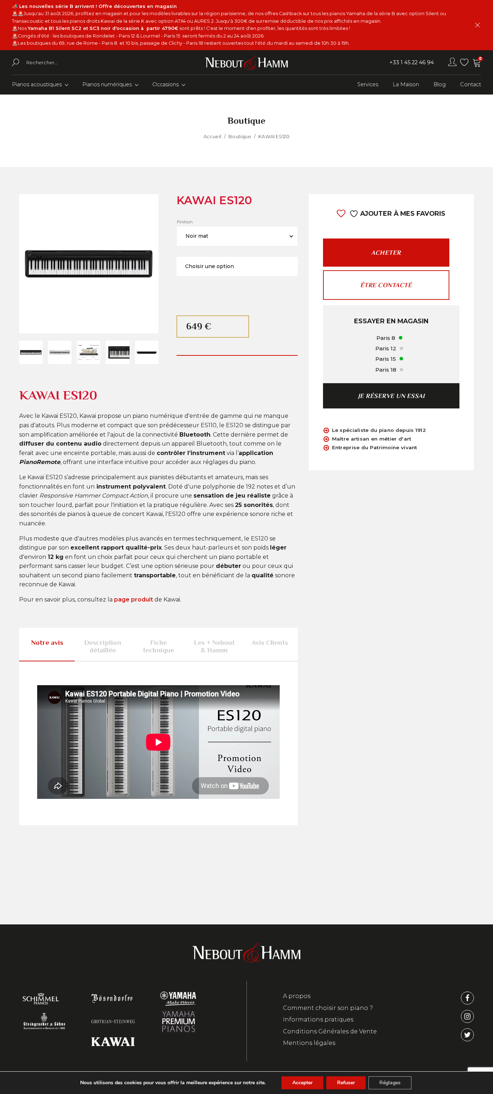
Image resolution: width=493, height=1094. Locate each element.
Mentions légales (309, 1043)
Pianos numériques (107, 84)
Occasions (165, 84)
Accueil (212, 136)
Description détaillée (102, 646)
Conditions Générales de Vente (330, 1031)
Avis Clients (270, 642)
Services (367, 84)
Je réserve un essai (391, 395)
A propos (296, 996)
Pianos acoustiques (37, 84)
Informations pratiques (318, 1019)
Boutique (239, 136)
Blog (439, 84)
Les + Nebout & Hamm (214, 646)
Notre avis (47, 642)
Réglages (390, 1082)
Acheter (386, 252)
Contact (470, 84)
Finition (185, 221)
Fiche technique (158, 646)
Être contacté (386, 285)
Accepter (302, 1082)
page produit (133, 599)
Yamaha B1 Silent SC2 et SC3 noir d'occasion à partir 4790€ (103, 28)
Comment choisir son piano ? (328, 1008)
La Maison (406, 84)
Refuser (346, 1082)
